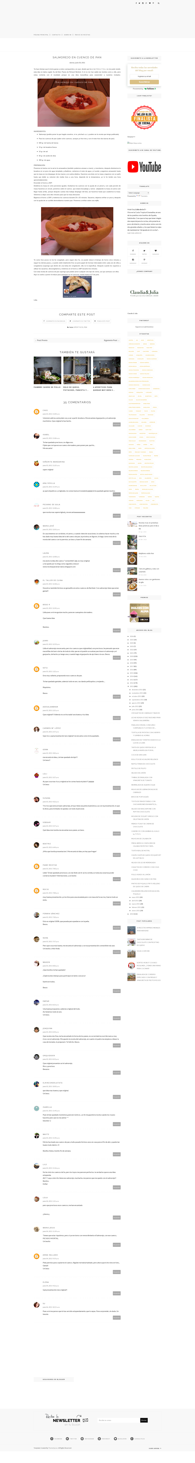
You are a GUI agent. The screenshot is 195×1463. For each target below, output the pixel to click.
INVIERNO (148, 426)
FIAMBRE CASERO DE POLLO (47, 387)
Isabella (47, 1107)
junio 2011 (135, 710)
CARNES (131, 355)
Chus (45, 410)
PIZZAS (151, 452)
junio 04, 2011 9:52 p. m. (51, 1286)
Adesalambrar (50, 707)
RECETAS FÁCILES (149, 463)
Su (44, 1303)
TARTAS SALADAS (145, 493)
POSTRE (156, 455)
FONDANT (138, 411)
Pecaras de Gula (51, 504)
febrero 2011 (136, 907)
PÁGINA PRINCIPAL (41, 35)
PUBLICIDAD (147, 459)
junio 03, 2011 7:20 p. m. (51, 917)
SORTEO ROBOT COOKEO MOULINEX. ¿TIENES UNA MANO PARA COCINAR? (149, 965)
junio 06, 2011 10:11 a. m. (51, 1307)
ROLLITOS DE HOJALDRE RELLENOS (144, 759)
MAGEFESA (142, 433)
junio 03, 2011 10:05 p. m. (51, 1086)
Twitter (144, 254)
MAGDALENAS (132, 433)
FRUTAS (153, 411)
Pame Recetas (50, 865)
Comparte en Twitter (81, 321)
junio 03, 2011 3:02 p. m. (51, 753)
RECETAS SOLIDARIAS (146, 467)
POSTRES (131, 459)
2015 (131, 673)
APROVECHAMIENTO (134, 344)
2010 (131, 914)
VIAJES (147, 500)
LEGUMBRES (132, 429)
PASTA (140, 448)
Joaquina (47, 1028)
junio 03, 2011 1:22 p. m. (51, 671)
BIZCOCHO (131, 347)
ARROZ (145, 344)
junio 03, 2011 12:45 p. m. (51, 608)
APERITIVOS (78, 327)
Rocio (46, 889)
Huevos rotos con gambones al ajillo (149, 580)
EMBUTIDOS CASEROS (134, 407)
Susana (46, 798)
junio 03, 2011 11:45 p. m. (51, 1111)
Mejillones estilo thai (146, 553)
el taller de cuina (53, 580)
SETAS (152, 482)
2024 (131, 643)
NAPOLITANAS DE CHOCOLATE (143, 764)
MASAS (141, 437)
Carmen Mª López (52, 728)
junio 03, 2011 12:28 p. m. (51, 584)
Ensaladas (146, 407)
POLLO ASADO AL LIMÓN (140, 874)
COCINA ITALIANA (144, 373)
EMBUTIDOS (146, 403)
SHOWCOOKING (133, 485)
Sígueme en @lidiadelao (144, 327)
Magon (46, 962)
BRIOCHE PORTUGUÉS (140, 797)
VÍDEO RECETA (132, 504)
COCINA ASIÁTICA (144, 362)
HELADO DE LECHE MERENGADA (143, 862)
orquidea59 (49, 1055)
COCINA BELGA (133, 366)
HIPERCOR (152, 422)
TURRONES (142, 496)
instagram (133, 263)
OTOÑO (145, 444)
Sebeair (47, 822)
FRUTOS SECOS (132, 414)
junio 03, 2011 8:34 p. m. (51, 1032)
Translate (144, 196)
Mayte (46, 1134)
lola (45, 1197)
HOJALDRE (132, 426)
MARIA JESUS (49, 1228)
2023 (131, 646)
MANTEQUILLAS (153, 433)
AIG (137, 340)
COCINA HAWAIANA (147, 370)
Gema (45, 749)
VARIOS (150, 496)
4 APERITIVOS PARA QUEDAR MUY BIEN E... (104, 388)
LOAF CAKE (148, 429)
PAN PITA (142, 536)
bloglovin (156, 254)
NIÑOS (138, 444)
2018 (131, 663)
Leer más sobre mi (134, 233)
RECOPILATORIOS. (145, 470)
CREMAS (131, 392)
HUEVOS (140, 426)
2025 (131, 640)
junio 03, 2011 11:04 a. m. (51, 414)
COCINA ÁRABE (133, 362)
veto (45, 668)
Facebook (133, 254)
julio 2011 (135, 706)
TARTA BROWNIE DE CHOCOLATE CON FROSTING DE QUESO (148, 942)
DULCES (131, 400)
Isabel (46, 434)
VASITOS (157, 496)
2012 (131, 683)
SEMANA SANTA (144, 482)
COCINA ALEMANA (152, 359)
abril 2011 (135, 901)
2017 (131, 666)
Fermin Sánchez (51, 913)
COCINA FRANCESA (134, 370)
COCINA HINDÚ (133, 373)
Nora (45, 938)
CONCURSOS (132, 388)
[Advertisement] (97, 16)
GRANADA (150, 414)
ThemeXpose (53, 1448)
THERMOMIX (132, 496)
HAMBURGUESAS (133, 422)
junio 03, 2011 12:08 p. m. (51, 557)
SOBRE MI (68, 35)
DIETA (156, 396)
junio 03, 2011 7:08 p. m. (51, 893)
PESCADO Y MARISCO (140, 452)
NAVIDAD (131, 444)
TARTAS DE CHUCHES (147, 489)
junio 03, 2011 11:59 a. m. (51, 487)
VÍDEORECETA (154, 504)
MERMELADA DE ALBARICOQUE (143, 785)
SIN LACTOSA (153, 485)
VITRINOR (137, 508)
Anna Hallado (50, 1255)
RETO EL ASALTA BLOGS (146, 474)
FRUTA (146, 411)
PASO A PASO (132, 448)
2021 (131, 653)
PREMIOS (138, 459)
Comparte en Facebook (55, 321)
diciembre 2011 (137, 690)
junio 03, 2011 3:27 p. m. (51, 777)
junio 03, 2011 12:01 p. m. (51, 529)
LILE (45, 1164)
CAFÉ (138, 351)
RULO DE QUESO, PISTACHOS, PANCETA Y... (76, 388)
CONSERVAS (156, 388)
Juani (45, 641)
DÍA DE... (140, 396)
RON (140, 478)
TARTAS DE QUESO (133, 493)
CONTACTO (56, 35)
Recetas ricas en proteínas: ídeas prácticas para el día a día (149, 526)
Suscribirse (144, 82)
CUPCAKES (149, 392)
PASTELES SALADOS (150, 448)
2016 (131, 670)
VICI (153, 500)
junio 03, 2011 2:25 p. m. (51, 710)
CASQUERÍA (139, 355)
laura (46, 553)
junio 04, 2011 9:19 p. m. (51, 1258)
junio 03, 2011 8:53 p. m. (51, 1059)
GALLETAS (142, 414)
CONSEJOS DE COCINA (144, 388)
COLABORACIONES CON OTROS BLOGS (139, 381)
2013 (131, 680)
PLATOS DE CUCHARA (134, 455)
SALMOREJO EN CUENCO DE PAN (143, 879)
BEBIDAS (152, 344)
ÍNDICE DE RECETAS (82, 35)
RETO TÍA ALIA (132, 478)
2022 (131, 650)
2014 (131, 676)
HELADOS (143, 422)
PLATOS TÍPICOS (147, 455)
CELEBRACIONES (149, 355)
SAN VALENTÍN (133, 482)
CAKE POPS (146, 351)
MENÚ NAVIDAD (150, 437)
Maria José (48, 526)
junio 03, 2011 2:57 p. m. (51, 732)
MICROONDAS (142, 441)
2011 (131, 686)
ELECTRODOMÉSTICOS (134, 403)
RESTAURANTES (133, 474)
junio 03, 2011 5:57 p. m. (51, 826)
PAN (85, 327)
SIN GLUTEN (143, 485)
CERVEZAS (131, 359)
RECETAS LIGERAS (133, 467)
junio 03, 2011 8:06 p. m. (51, 966)
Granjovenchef (134, 418)
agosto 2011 (136, 703)
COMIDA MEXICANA (134, 385)
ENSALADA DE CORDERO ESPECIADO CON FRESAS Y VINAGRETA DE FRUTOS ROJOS (149, 977)
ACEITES (131, 340)
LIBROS (140, 429)
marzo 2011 (136, 904)
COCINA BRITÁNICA (145, 366)
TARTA (130, 489)
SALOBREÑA (148, 478)
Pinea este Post (103, 321)
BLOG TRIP (149, 347)
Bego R (46, 604)
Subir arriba (154, 1448)
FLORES (131, 411)
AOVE (142, 340)
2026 (131, 636)
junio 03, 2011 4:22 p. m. (51, 802)
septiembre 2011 (138, 700)
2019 (131, 660)
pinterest (144, 263)
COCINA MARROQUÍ (134, 377)
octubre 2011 (136, 696)
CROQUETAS (139, 392)
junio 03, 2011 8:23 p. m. (51, 1005)
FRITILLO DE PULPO (138, 768)
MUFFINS (151, 441)
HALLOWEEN (145, 418)
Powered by (138, 89)
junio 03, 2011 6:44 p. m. (51, 847)
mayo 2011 (135, 897)
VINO (130, 508)
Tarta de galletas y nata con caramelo (149, 570)
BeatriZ (47, 844)
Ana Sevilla (49, 483)
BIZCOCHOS (140, 347)
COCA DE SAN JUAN (138, 755)
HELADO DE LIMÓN (138, 773)
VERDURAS (139, 500)
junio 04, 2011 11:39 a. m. (51, 1231)
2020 (131, 656)
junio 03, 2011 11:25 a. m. (51, 465)
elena (46, 1282)
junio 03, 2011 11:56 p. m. (51, 1168)
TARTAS (137, 489)
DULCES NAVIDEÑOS (141, 400)
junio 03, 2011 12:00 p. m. (51, 508)
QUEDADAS (132, 463)
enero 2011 (136, 910)
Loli (45, 774)
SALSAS (156, 478)
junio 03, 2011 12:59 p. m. (51, 644)
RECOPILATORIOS (133, 470)
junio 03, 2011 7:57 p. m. (51, 941)
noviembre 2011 (137, 693)
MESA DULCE (132, 441)
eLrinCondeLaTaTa (53, 1083)
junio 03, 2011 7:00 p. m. (51, 869)
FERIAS (155, 407)
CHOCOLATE (140, 359)
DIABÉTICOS (148, 396)
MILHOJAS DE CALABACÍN (141, 839)
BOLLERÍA (131, 351)
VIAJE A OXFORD (143, 951)
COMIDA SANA (146, 385)
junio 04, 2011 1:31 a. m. (51, 1201)
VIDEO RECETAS (143, 504)
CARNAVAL (155, 351)
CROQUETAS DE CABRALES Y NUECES (145, 713)
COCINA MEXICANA (147, 377)
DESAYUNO (132, 396)
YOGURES (145, 508)
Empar (46, 1001)
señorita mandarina (54, 462)
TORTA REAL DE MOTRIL (140, 851)
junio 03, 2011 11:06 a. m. (51, 438)
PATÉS (130, 452)
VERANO (131, 500)
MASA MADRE (132, 437)
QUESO (140, 463)
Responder (117, 424)
